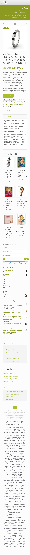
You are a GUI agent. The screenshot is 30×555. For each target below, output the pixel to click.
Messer (23, 443)
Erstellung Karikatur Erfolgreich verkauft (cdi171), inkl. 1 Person (8, 175)
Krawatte (7, 541)
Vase (13, 466)
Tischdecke (22, 506)
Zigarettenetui (20, 519)
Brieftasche (21, 500)
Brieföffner (14, 528)
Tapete (21, 453)
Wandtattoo (22, 423)
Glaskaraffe (9, 492)
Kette (15, 431)
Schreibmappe (8, 509)
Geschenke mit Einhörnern (10, 372)
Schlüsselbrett (7, 496)
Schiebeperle (20, 456)
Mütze (16, 469)
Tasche (7, 458)
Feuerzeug (17, 443)
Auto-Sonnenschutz (17, 535)
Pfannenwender (22, 528)
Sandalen (15, 548)
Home (12, 11)
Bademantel (14, 472)
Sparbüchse (21, 437)
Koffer (20, 490)
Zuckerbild (18, 544)
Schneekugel (7, 466)
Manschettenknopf (8, 471)
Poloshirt (9, 459)
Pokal (11, 487)
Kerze (16, 432)
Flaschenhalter (9, 475)
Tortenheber (9, 495)
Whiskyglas (16, 442)
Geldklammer (19, 530)
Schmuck (22, 12)
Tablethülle (8, 533)
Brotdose (6, 445)
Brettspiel (22, 504)
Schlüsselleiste (16, 496)
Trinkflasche (19, 448)
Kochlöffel (20, 514)
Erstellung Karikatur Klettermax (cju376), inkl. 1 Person (21, 174)
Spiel (17, 427)
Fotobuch (22, 440)
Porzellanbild (7, 536)
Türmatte (6, 429)
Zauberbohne (7, 528)
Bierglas (11, 434)
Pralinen (11, 546)
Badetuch (6, 455)
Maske (17, 480)
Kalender (6, 434)
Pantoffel (14, 522)
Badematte (21, 533)
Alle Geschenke (21, 11)
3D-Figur (12, 482)
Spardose (14, 437)
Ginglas (16, 490)
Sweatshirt (17, 455)
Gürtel (7, 487)
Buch (17, 424)
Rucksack (6, 493)
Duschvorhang (14, 540)
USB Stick (13, 524)
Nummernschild (11, 448)
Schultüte (18, 517)
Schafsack (11, 544)
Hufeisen (21, 509)
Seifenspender (11, 508)
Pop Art (11, 431)
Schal (17, 440)
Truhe (23, 445)
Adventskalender (20, 461)
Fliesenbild (6, 504)
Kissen (12, 423)
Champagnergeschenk (11, 500)
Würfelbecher (15, 483)
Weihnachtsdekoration (11, 514)
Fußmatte (22, 429)
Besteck (20, 495)
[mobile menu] (28, 2)
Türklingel (22, 483)
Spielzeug (8, 488)
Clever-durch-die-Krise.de (12, 361)
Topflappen (7, 543)
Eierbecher (14, 536)
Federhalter (22, 540)
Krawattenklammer (10, 530)
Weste (12, 543)
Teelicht (8, 474)
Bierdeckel (17, 498)
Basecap (7, 511)
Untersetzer (11, 447)
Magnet (11, 455)
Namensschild (8, 450)
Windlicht (11, 432)
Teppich (23, 466)
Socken (21, 487)
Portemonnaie (20, 525)
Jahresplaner (19, 482)
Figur (8, 482)
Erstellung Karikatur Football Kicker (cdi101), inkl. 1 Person (8, 231)
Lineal (15, 546)
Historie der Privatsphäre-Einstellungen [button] (12, 395)
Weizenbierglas (9, 451)
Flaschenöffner (18, 471)
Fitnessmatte (21, 522)
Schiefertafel (22, 432)
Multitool (7, 516)
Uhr (22, 463)
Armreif (15, 495)
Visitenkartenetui (14, 504)
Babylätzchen (14, 477)
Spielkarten (20, 472)
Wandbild (16, 435)
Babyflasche (8, 522)
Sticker (13, 427)
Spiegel (8, 527)
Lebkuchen (21, 546)
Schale (21, 527)
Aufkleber (8, 427)
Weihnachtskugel (18, 475)
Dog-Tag (6, 485)
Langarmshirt (10, 490)
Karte (12, 488)
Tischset (14, 439)
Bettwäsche (22, 485)
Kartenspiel (14, 474)
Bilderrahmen (17, 463)
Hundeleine (22, 538)
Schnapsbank (10, 480)
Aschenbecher (9, 532)
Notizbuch (20, 474)
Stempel (23, 503)
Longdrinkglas (21, 493)
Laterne (11, 463)
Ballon (6, 546)
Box (24, 450)
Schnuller (19, 524)
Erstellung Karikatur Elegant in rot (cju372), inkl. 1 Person (21, 202)
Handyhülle (16, 426)
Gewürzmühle (14, 527)
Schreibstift (13, 520)
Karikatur (21, 421)
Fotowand (11, 485)
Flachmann (8, 467)
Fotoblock (6, 520)
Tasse (10, 421)
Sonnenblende (13, 541)
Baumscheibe (11, 461)
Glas (7, 421)
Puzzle (21, 427)
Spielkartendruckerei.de (12, 347)
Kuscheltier (9, 453)
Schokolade (13, 458)
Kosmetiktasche (21, 520)
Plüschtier (21, 451)
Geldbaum (7, 506)
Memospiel (7, 477)
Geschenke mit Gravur (14, 101)
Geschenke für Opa (8, 381)
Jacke (23, 524)
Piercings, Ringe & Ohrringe (18, 14)
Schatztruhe (15, 467)
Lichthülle (22, 480)
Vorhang (13, 516)
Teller (16, 543)
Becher (11, 445)
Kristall (16, 485)
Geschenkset (17, 445)
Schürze (7, 456)
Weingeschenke (14, 479)
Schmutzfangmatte (14, 429)
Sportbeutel (8, 437)
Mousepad (12, 440)
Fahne (22, 532)
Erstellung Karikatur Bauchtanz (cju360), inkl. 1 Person (8, 203)
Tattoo (23, 544)
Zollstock (6, 479)
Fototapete (15, 453)
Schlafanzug (21, 541)
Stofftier (16, 451)
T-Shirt (21, 424)
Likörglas (15, 509)
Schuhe (20, 469)
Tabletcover (17, 532)
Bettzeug (16, 487)
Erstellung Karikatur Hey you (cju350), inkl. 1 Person (21, 230)
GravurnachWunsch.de (11, 355)
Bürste (18, 512)
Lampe (5, 442)
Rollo (5, 459)
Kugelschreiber (8, 503)
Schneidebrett (21, 431)
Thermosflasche (19, 488)
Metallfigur (13, 456)
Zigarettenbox (20, 516)
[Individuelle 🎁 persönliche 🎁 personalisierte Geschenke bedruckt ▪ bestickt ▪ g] (4, 2)
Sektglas (6, 435)
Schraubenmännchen (19, 434)
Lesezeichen (11, 517)
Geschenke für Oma (8, 380)
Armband (6, 432)
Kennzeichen (18, 447)
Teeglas (15, 492)
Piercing (7, 525)
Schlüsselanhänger (10, 424)
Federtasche (7, 483)
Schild (16, 423)
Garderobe (22, 459)
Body (24, 471)
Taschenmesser (18, 501)
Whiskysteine (21, 511)
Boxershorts (19, 508)
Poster (14, 450)
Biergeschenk (20, 458)
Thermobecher (10, 464)
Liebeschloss (10, 469)
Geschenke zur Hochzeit (9, 373)
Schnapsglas (13, 511)
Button (5, 461)
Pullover (10, 442)
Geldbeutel (20, 492)
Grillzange (13, 525)
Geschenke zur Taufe (8, 375)
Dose (21, 426)
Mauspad (6, 440)
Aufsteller (8, 439)
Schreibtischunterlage (10, 519)
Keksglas (23, 496)
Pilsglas (6, 544)
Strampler (15, 538)
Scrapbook (7, 540)
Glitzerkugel (22, 543)
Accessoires (14, 12)
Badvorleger (15, 533)
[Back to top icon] (15, 407)
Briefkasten (16, 459)
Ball (5, 480)
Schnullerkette (16, 503)
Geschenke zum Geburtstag (10, 376)
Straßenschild (9, 501)
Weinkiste (11, 443)
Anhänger (6, 423)
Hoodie (21, 467)
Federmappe (22, 479)
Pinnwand (9, 535)
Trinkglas (15, 421)
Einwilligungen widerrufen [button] (12, 399)
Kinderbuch (20, 439)
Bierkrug (23, 455)
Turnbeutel (22, 435)
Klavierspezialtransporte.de (13, 353)
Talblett (8, 472)
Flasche (18, 466)
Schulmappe (13, 493)
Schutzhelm (22, 477)
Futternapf (11, 498)
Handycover (9, 426)
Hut (19, 536)
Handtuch (19, 450)
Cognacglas (12, 512)
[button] (24, 28)
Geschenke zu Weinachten (10, 378)
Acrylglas (22, 442)
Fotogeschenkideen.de (12, 350)
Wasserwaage (14, 506)
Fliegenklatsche (8, 538)
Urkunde (23, 536)
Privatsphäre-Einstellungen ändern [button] (14, 391)
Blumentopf (7, 524)
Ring (11, 106)
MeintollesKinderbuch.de (12, 358)
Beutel (11, 435)
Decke (6, 443)
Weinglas (6, 431)
